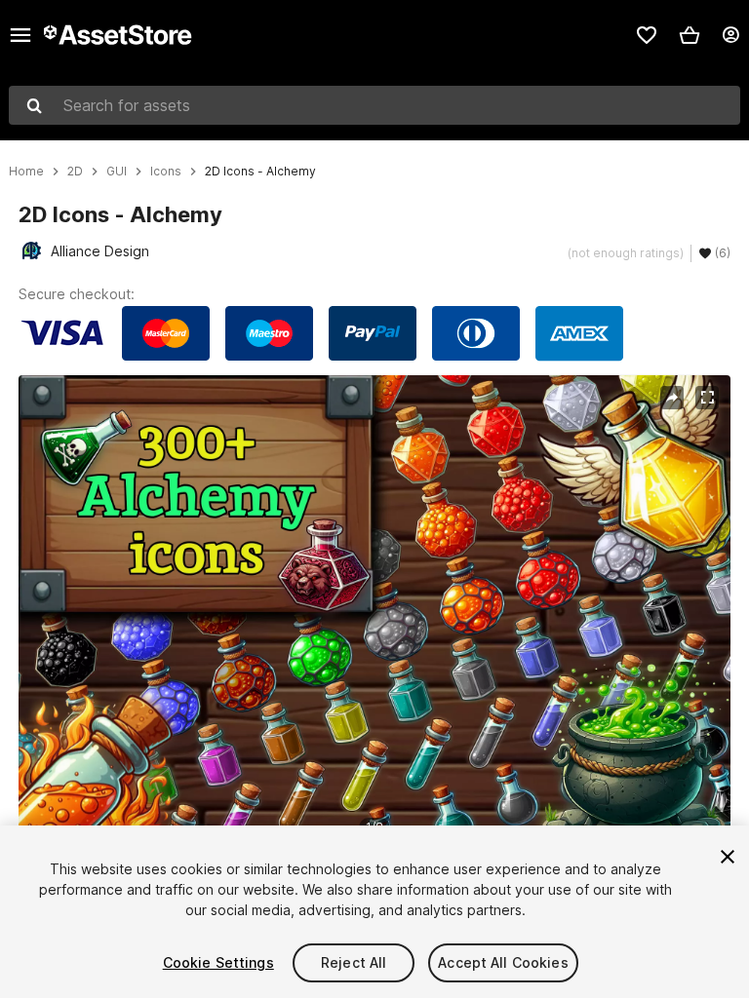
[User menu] (730, 35)
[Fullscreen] (707, 397)
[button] (689, 35)
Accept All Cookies (503, 962)
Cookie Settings (218, 962)
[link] (646, 35)
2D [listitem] (75, 171)
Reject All (353, 962)
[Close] (727, 856)
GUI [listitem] (116, 171)
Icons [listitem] (165, 171)
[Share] (672, 397)
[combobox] (374, 105)
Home (26, 171)
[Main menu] (20, 35)
